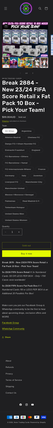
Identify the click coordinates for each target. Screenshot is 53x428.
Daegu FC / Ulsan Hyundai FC (22, 144)
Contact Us (11, 393)
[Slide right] (33, 73)
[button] (6, 8)
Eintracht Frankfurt (16, 151)
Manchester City (35, 182)
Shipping (5, 121)
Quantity (5, 226)
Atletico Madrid (14, 138)
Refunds (10, 367)
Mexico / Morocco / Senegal (21, 195)
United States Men (16, 214)
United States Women (17, 221)
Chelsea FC (35, 138)
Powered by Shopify (38, 422)
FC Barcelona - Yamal (18, 163)
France (43, 170)
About (8, 361)
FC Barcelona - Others (18, 157)
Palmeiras (11, 202)
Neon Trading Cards (22, 422)
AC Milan (11, 132)
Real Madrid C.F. (33, 202)
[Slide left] (20, 73)
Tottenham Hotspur (16, 208)
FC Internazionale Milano (19, 170)
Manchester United (16, 189)
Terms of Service (14, 380)
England (37, 151)
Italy (25, 176)
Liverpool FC (13, 182)
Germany (11, 176)
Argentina (28, 132)
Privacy (9, 374)
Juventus (39, 176)
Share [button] (8, 337)
